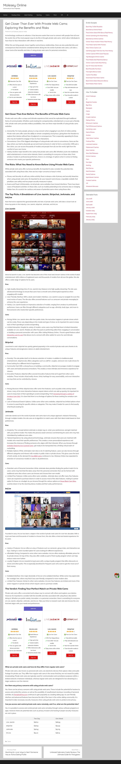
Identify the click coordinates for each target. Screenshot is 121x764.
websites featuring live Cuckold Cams (20, 446)
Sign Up (14, 102)
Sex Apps (89, 162)
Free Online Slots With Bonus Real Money (99, 32)
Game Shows (90, 132)
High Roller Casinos (92, 138)
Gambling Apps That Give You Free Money (99, 51)
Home (5, 15)
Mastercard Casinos (92, 147)
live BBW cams (36, 456)
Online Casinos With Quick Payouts (97, 54)
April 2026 (89, 204)
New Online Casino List (93, 47)
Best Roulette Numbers (93, 69)
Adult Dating (28, 15)
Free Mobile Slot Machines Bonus (96, 60)
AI (67, 15)
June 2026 (89, 201)
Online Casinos (91, 156)
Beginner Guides (91, 102)
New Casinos (90, 150)
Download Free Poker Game (95, 78)
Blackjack (89, 108)
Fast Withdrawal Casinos (94, 126)
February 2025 (90, 216)
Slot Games (89, 168)
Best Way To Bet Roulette (94, 26)
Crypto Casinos (91, 117)
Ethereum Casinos (92, 123)
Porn (55, 15)
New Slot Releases (92, 153)
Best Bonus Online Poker (94, 29)
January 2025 (90, 219)
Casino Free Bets (91, 75)
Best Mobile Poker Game (94, 84)
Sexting (39, 15)
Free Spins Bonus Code (93, 72)
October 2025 (90, 210)
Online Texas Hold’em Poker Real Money (99, 41)
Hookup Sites (16, 15)
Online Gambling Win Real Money (97, 35)
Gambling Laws (91, 129)
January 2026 (90, 207)
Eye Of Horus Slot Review (94, 66)
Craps (88, 114)
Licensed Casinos (91, 144)
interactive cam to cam (15, 335)
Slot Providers (90, 171)
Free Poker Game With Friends (96, 45)
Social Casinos (90, 174)
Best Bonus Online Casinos (94, 39)
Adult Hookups (91, 96)
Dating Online (90, 120)
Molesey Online (15, 5)
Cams (47, 15)
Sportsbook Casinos (92, 177)
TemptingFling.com (20, 694)
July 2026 (89, 198)
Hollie (25, 31)
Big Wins (89, 105)
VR (62, 15)
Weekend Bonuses (92, 186)
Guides (88, 135)
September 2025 (91, 213)
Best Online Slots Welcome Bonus (97, 81)
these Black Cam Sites (68, 481)
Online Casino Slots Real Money (96, 63)
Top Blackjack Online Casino (95, 57)
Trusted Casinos (91, 180)
